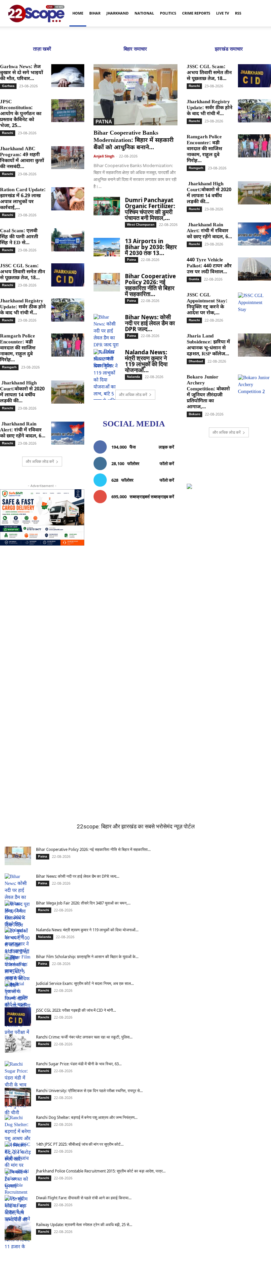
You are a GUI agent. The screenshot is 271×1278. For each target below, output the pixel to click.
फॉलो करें (167, 463)
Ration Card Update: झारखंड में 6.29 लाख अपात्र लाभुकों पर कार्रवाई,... (23, 199)
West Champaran (140, 224)
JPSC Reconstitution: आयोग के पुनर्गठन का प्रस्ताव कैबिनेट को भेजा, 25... (20, 114)
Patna (104, 121)
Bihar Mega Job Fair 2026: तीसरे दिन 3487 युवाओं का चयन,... (83, 903)
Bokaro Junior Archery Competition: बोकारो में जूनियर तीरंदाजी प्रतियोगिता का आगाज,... (208, 392)
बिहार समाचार (135, 49)
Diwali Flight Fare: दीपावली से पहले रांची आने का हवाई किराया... (84, 1198)
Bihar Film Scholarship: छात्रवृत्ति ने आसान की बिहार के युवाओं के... (87, 956)
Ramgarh (9, 367)
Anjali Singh (104, 156)
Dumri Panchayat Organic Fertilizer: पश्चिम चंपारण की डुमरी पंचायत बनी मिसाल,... (150, 209)
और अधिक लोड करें (40, 461)
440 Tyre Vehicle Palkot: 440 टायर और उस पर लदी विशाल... (209, 266)
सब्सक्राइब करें (162, 497)
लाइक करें (166, 447)
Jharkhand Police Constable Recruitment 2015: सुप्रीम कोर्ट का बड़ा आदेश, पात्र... (101, 1171)
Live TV (222, 13)
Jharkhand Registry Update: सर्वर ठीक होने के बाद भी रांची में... (23, 307)
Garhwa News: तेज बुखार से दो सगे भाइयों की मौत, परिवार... (21, 73)
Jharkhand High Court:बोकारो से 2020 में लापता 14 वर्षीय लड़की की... (22, 392)
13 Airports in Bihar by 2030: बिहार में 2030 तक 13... (151, 247)
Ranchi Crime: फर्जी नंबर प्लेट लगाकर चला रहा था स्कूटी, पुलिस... (84, 1037)
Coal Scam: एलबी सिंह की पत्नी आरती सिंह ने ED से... (19, 237)
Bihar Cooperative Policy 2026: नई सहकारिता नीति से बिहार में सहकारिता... (150, 285)
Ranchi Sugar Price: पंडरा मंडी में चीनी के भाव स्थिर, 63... (79, 1064)
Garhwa (8, 86)
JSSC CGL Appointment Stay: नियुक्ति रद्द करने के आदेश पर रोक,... (207, 304)
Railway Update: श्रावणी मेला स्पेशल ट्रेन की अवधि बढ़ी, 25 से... (84, 1224)
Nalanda (133, 376)
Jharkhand (117, 13)
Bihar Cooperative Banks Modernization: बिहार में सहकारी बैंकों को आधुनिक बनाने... (134, 140)
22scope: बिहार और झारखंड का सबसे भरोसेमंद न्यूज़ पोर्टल (136, 826)
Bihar (94, 13)
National (144, 13)
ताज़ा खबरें (42, 49)
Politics (168, 13)
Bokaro (194, 414)
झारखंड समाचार (229, 49)
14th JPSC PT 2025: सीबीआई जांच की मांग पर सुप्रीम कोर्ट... (80, 1144)
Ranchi (7, 133)
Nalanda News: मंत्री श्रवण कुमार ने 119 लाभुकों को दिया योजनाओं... (146, 361)
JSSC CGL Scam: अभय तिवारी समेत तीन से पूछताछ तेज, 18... (22, 272)
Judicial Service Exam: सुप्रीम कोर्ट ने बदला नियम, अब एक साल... (85, 983)
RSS (238, 13)
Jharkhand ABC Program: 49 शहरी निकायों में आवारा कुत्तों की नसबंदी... (22, 158)
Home (77, 13)
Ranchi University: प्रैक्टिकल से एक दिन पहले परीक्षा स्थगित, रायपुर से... (89, 1090)
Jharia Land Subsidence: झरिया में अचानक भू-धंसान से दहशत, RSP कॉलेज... (208, 345)
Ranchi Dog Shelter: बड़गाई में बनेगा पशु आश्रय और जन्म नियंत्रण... (86, 1117)
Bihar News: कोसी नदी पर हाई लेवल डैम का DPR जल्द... (150, 323)
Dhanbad (196, 361)
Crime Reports (196, 13)
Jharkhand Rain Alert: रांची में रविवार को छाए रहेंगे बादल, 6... (22, 430)
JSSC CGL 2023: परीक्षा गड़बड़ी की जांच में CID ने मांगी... (76, 1010)
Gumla (194, 279)
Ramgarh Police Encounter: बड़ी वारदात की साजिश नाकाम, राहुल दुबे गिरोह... (17, 348)
